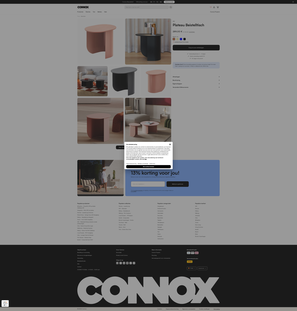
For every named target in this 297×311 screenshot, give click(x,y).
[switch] (5, 305)
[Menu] (8, 301)
